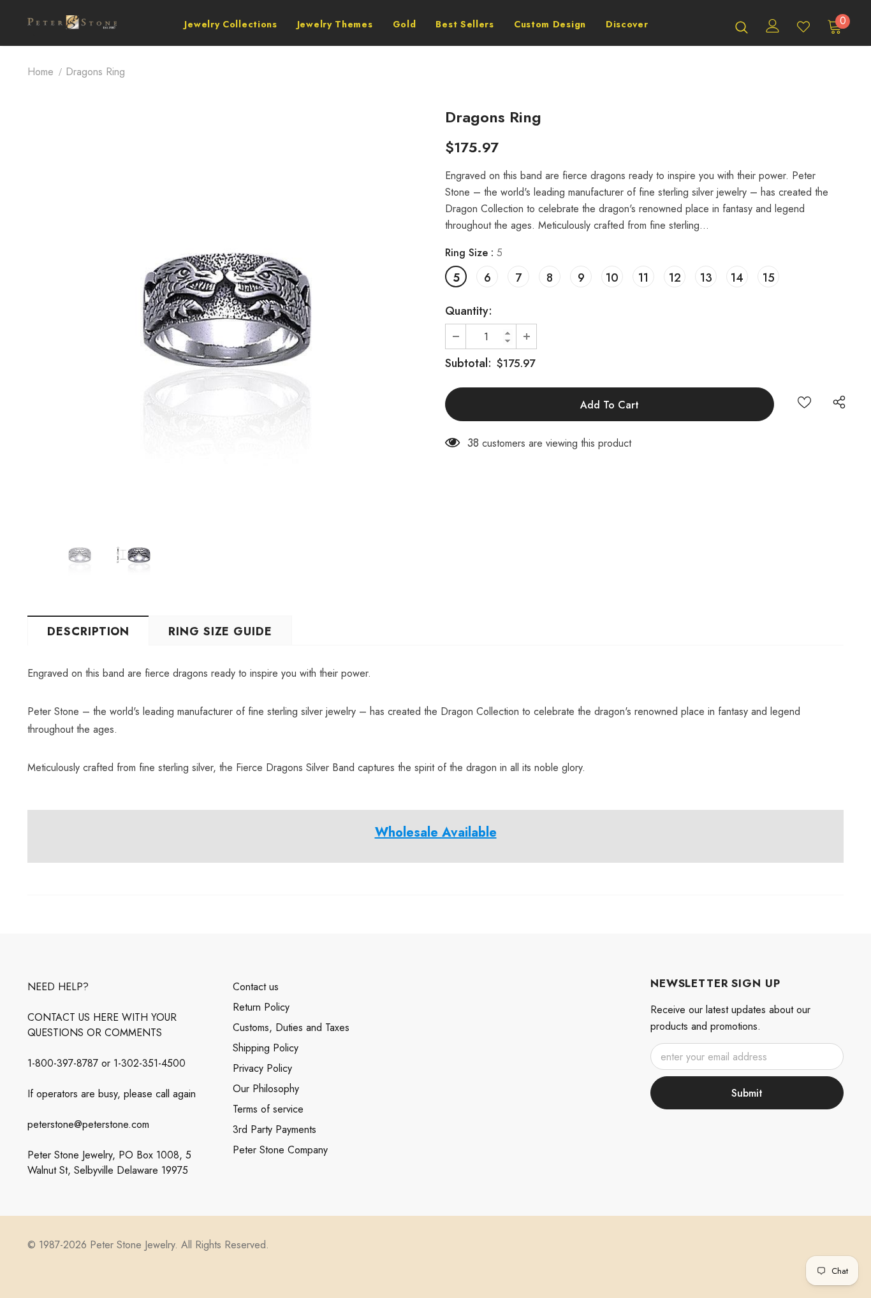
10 (612, 278)
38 (473, 443)
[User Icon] (773, 25)
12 (675, 278)
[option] (226, 310)
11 (643, 278)
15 (769, 278)
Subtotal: (468, 363)
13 (706, 278)
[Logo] (72, 26)
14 (737, 278)
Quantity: (468, 311)
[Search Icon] (741, 26)
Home (40, 71)
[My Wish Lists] (803, 26)
